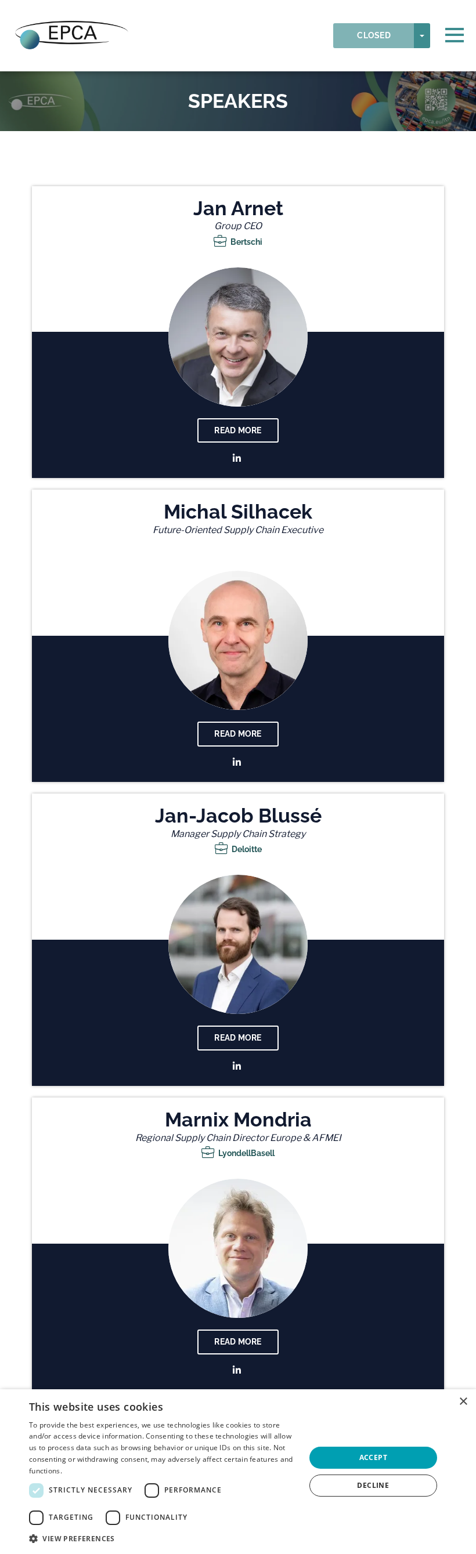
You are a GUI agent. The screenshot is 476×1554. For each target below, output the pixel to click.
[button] (163, 1538)
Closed (374, 35)
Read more (237, 430)
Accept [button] (373, 1457)
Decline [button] (373, 1485)
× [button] (463, 1401)
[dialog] (238, 1471)
